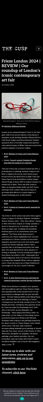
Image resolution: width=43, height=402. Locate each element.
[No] (40, 395)
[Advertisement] (21, 22)
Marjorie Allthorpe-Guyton (15, 126)
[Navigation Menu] (38, 49)
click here (19, 372)
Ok (22, 399)
